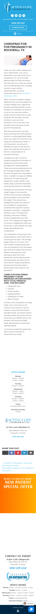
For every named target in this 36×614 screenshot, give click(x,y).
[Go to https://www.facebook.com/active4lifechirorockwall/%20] (12, 16)
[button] (18, 500)
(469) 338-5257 (18, 23)
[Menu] (18, 611)
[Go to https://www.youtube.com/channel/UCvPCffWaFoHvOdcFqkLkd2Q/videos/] (20, 16)
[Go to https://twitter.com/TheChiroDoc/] (16, 16)
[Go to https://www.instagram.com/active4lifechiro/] (23, 16)
